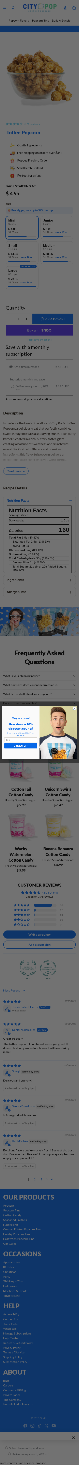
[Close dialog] (74, 708)
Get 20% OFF (21, 746)
